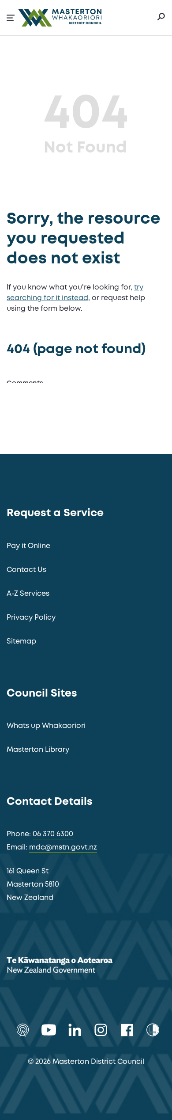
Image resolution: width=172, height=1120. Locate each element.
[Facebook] (127, 1030)
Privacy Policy (31, 617)
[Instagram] (101, 1030)
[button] (11, 18)
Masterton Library (38, 750)
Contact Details (50, 802)
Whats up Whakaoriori (46, 726)
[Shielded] (153, 1030)
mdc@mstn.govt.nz (63, 847)
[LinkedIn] (75, 1030)
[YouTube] (49, 1030)
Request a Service (55, 513)
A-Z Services (28, 593)
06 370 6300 (53, 834)
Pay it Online (28, 546)
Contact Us (26, 570)
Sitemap (21, 641)
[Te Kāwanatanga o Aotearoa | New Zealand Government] (73, 966)
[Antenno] (23, 1030)
